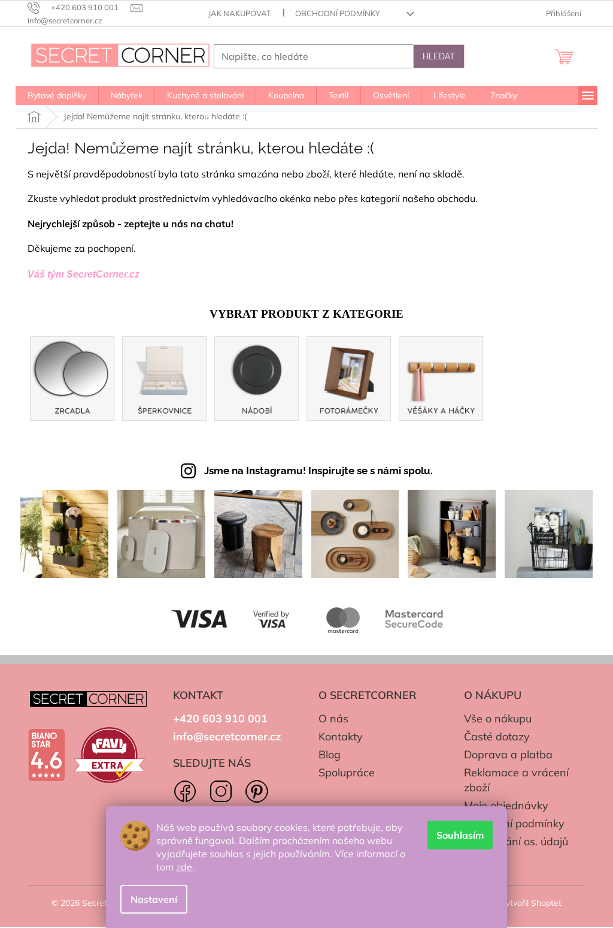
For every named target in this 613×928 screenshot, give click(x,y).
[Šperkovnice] (165, 377)
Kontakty (340, 736)
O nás (333, 718)
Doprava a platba (508, 754)
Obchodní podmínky (337, 13)
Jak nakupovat (239, 13)
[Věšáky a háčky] (441, 377)
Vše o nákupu (498, 718)
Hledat (439, 56)
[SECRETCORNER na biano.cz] (46, 754)
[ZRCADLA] (72, 377)
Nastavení (154, 899)
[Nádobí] (257, 377)
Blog (329, 754)
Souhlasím (460, 835)
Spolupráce (346, 772)
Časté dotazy (497, 736)
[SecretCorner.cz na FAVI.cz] (109, 755)
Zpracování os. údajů (516, 841)
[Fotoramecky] (349, 377)
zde (184, 867)
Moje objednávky (506, 805)
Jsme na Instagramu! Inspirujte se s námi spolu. (318, 471)
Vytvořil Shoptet (531, 902)
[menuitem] (57, 95)
